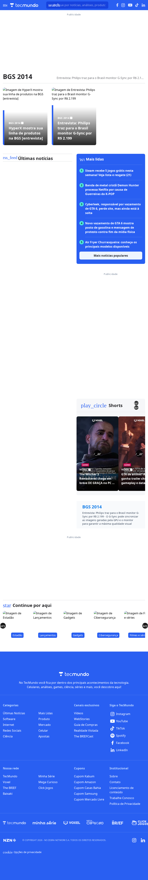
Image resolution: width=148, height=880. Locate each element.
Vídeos (78, 713)
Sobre (114, 776)
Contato (115, 782)
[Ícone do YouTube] (130, 5)
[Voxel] (72, 822)
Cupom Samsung (85, 794)
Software (9, 719)
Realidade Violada (86, 731)
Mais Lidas (45, 713)
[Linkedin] (143, 840)
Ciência (8, 736)
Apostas (43, 736)
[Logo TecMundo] (24, 5)
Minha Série (46, 776)
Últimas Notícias (14, 713)
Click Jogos (45, 788)
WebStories (82, 719)
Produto (44, 719)
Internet (8, 725)
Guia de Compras (86, 725)
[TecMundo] (14, 822)
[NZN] (10, 840)
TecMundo (10, 776)
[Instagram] (134, 840)
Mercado (44, 725)
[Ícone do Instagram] (123, 5)
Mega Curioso (48, 782)
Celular (43, 731)
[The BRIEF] (117, 822)
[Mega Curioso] (95, 822)
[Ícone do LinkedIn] (143, 5)
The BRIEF (9, 788)
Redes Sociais (12, 731)
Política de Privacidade (125, 804)
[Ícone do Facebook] (117, 5)
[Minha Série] (44, 822)
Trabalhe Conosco (122, 798)
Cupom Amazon (85, 782)
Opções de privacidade (22, 852)
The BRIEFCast (83, 736)
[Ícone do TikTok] (137, 5)
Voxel (6, 782)
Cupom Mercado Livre (89, 799)
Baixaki (7, 794)
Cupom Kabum (84, 776)
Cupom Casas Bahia (87, 788)
